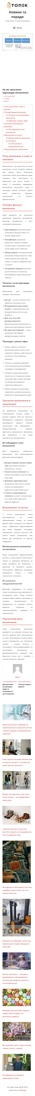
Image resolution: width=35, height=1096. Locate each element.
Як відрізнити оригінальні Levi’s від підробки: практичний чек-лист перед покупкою (17, 890)
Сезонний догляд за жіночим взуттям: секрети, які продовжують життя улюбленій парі (17, 832)
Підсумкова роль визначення (16, 149)
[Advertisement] (17, 69)
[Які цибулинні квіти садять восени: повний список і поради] (17, 1032)
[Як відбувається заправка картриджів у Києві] (17, 1063)
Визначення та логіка (13, 135)
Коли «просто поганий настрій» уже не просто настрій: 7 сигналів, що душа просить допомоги (17, 762)
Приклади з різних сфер (17, 121)
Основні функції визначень (15, 112)
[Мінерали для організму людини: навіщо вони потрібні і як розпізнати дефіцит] (17, 998)
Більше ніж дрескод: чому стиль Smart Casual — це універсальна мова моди (16, 797)
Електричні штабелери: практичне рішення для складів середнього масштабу (17, 944)
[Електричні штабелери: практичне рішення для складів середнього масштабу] (17, 918)
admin (7, 99)
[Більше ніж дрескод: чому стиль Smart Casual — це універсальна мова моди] (17, 781)
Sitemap (23, 1090)
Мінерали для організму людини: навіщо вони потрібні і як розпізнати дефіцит (16, 1013)
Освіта (6, 101)
